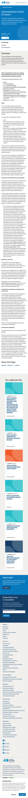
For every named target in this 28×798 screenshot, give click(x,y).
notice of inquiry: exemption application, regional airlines (13, 466)
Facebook (9, 365)
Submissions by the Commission (10, 668)
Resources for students (8, 690)
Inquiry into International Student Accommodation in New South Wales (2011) (13, 559)
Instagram (7, 750)
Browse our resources (7, 7)
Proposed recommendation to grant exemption (14, 87)
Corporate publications (8, 647)
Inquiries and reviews (8, 655)
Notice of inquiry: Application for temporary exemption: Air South (13, 437)
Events (4, 630)
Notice (4, 82)
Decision (5, 100)
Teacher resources (7, 714)
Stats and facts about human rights (11, 694)
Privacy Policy (16, 790)
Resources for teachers (8, 688)
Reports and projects (8, 658)
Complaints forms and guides (10, 735)
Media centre (6, 634)
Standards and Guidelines (9, 662)
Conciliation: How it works (9, 729)
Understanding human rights (9, 677)
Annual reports (6, 643)
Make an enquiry (7, 723)
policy (17, 262)
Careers (5, 636)
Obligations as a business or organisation (12, 679)
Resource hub (6, 699)
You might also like (5, 47)
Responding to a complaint (9, 727)
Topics (4, 670)
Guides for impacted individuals (10, 651)
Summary (3, 45)
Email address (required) (9, 609)
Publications (6, 657)
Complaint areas (7, 733)
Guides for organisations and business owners (14, 710)
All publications (6, 703)
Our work (5, 641)
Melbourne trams (18, 242)
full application (10, 84)
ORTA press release (11, 85)
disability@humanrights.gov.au (8, 283)
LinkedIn (17, 365)
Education (5, 684)
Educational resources (8, 686)
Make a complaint (7, 725)
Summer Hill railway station (9, 247)
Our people (5, 628)
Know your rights (7, 675)
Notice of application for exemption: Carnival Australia (14, 497)
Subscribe (6, 615)
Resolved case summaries (9, 731)
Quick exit (17, 3)
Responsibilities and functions (10, 660)
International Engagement (9, 671)
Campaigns (5, 645)
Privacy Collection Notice (9, 736)
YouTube (7, 746)
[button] (5, 38)
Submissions (6, 90)
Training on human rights (9, 696)
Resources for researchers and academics (13, 692)
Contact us (6, 588)
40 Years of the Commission (9, 632)
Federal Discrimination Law (9, 649)
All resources (6, 701)
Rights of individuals (7, 681)
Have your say (6, 653)
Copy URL (3, 365)
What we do (5, 627)
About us (5, 624)
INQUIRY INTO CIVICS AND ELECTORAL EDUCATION (13, 527)
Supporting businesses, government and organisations (12, 665)
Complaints (5, 721)
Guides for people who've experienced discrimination (12, 707)
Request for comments (8, 89)
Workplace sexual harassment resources (12, 718)
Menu (24, 3)
